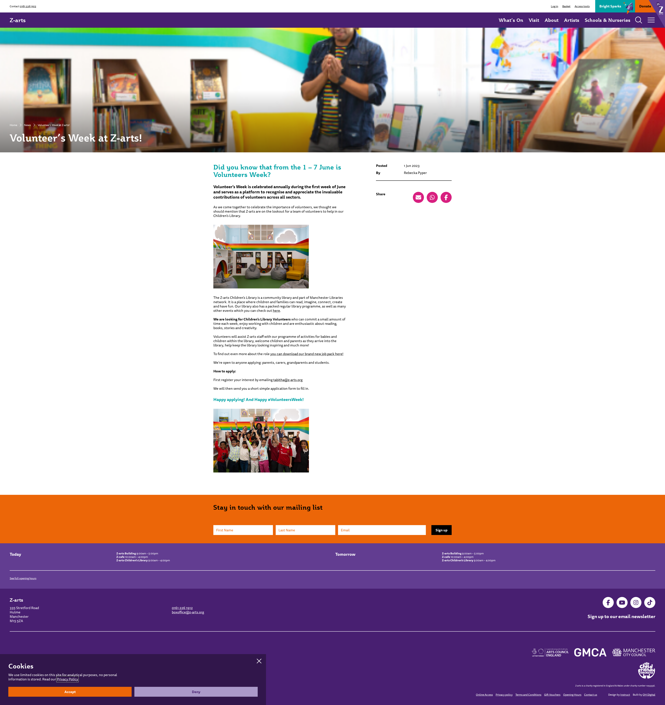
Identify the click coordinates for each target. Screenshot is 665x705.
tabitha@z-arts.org (288, 379)
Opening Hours (572, 694)
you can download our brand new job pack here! (306, 353)
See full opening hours (23, 578)
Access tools (582, 6)
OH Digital (649, 694)
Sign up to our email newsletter (621, 616)
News (27, 125)
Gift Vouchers (552, 694)
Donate (645, 6)
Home (13, 125)
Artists (571, 20)
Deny (196, 691)
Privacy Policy (67, 679)
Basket (566, 6)
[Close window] (259, 661)
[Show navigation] (651, 20)
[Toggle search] (639, 20)
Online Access (484, 694)
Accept (70, 691)
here (276, 310)
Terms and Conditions (528, 694)
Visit (534, 20)
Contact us (590, 694)
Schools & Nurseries (607, 20)
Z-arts (18, 20)
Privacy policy (504, 694)
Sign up (441, 530)
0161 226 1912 (28, 6)
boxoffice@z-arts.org (188, 612)
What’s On (511, 20)
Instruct (625, 694)
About (551, 20)
